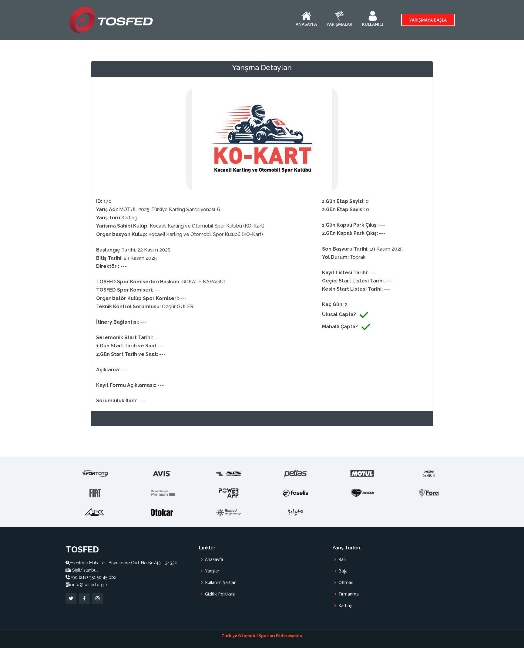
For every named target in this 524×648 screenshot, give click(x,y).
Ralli (342, 559)
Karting (345, 605)
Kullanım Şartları (221, 582)
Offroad (346, 582)
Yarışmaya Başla (428, 20)
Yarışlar (212, 571)
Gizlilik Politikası (220, 594)
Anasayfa (214, 559)
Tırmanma (348, 594)
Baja (343, 571)
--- (143, 322)
